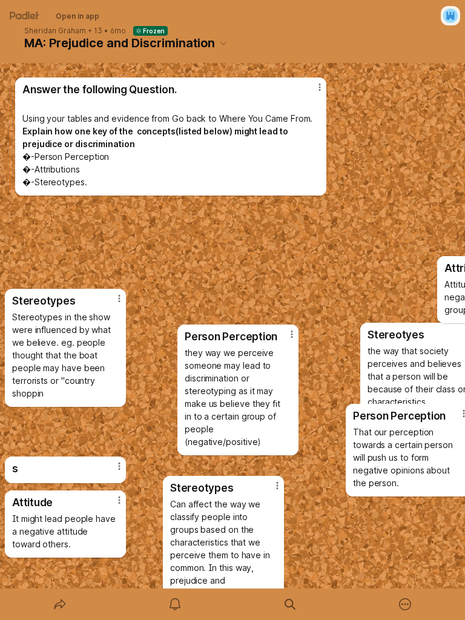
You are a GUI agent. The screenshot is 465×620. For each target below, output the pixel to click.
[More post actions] (269, 490)
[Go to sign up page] (450, 15)
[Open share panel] (60, 604)
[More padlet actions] (405, 604)
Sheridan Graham (55, 31)
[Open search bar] (290, 604)
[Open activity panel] (175, 604)
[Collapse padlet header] (223, 43)
